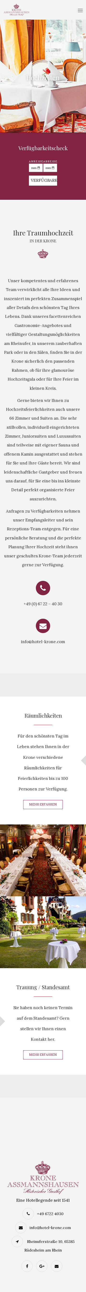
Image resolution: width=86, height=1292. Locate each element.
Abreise (50, 161)
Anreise (36, 161)
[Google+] (43, 1266)
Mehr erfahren (43, 804)
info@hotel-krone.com (50, 1227)
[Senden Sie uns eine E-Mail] (58, 1266)
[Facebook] (28, 1266)
